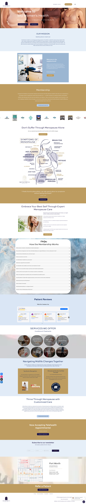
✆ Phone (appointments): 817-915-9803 (64, 497)
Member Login (57, 4)
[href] (30, 470)
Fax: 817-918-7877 (64, 499)
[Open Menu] (75, 4)
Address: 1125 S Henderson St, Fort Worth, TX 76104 (64, 501)
